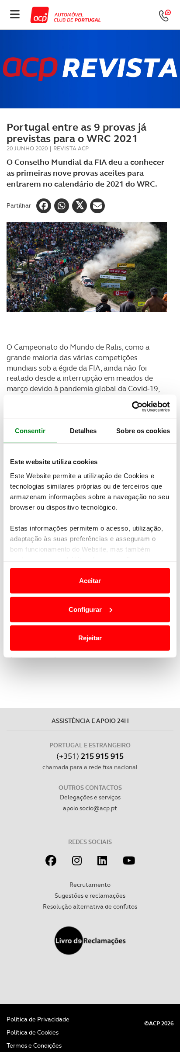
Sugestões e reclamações (90, 895)
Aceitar (90, 580)
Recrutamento (90, 885)
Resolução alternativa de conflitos (90, 906)
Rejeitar (90, 638)
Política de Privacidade (38, 1019)
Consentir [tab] (30, 430)
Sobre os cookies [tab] (143, 430)
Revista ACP (71, 148)
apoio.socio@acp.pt (90, 808)
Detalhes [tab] (83, 430)
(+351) (90, 756)
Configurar (85, 609)
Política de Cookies (33, 1032)
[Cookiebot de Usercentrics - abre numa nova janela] (131, 406)
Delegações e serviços (90, 797)
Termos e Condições (34, 1045)
